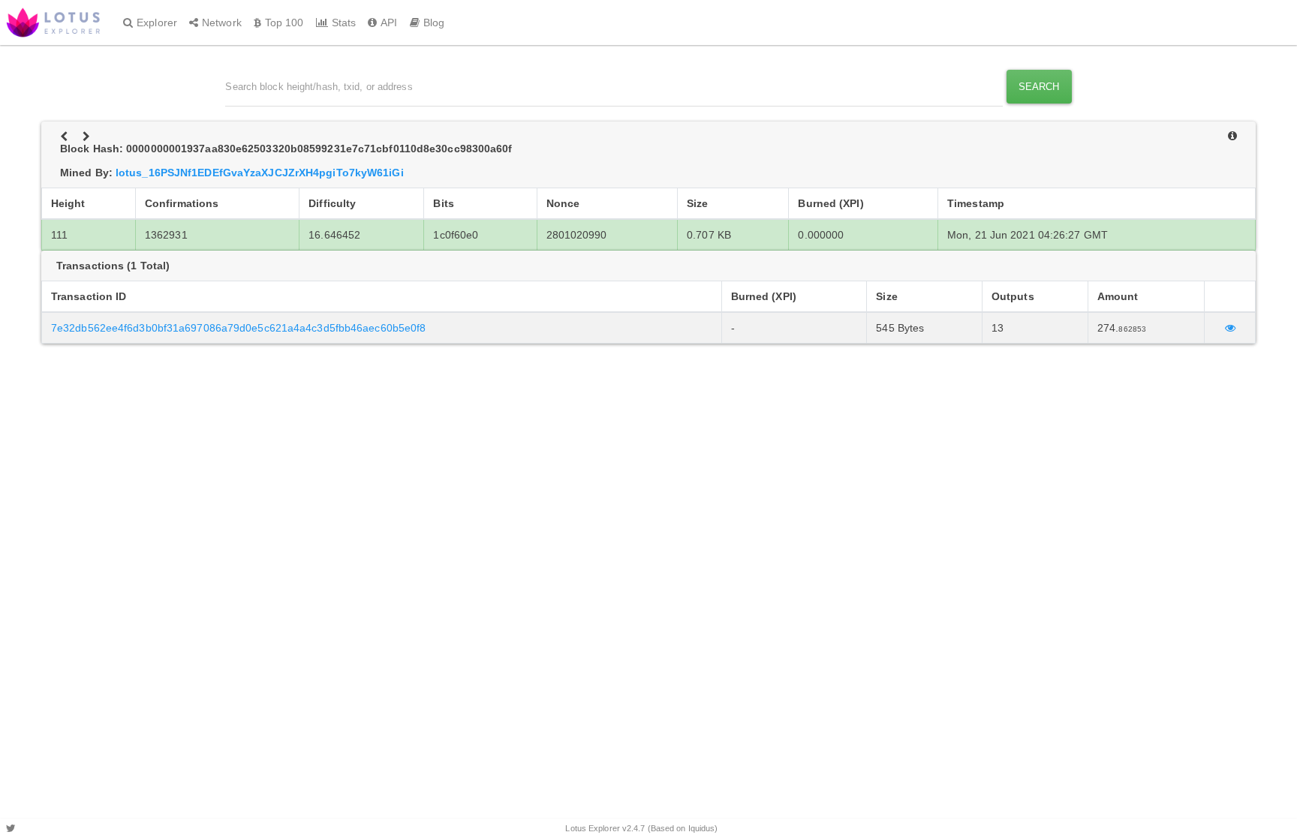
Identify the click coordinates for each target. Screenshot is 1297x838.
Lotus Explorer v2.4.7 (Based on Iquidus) (641, 828)
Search (1039, 86)
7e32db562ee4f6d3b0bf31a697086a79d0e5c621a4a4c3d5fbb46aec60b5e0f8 (238, 328)
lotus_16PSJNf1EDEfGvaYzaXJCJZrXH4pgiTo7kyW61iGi (260, 173)
